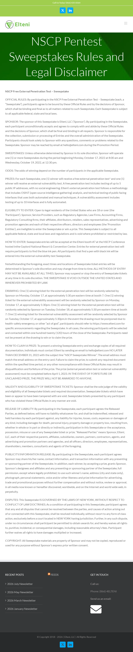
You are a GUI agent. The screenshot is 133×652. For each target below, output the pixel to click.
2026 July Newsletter (20, 583)
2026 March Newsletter (21, 600)
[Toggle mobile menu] (126, 23)
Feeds (55, 574)
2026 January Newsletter (22, 608)
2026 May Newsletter (20, 592)
